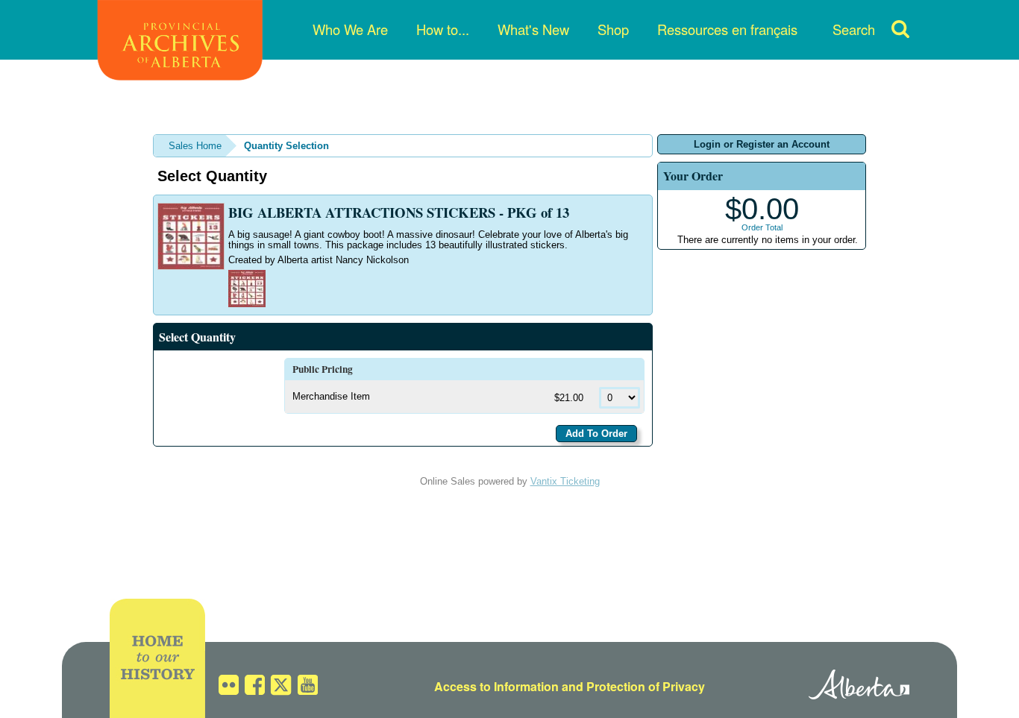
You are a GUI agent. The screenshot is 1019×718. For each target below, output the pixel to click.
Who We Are (350, 29)
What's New (533, 29)
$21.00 (570, 397)
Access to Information (496, 686)
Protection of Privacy (645, 686)
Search (854, 29)
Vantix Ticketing (565, 481)
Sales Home (195, 145)
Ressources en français (727, 29)
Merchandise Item (331, 396)
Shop (613, 29)
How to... (442, 29)
